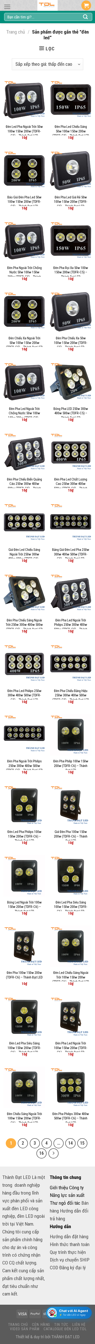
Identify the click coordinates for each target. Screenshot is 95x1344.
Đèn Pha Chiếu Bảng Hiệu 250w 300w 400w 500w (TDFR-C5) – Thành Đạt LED (70, 695)
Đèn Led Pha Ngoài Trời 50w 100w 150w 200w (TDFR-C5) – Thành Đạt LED (24, 131)
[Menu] (7, 7)
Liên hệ (79, 1324)
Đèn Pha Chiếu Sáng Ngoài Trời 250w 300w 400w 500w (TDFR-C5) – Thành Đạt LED (24, 624)
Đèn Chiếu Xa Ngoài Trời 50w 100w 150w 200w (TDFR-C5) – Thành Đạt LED (24, 342)
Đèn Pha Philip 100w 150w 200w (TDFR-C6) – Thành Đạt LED (70, 765)
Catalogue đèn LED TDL (65, 1329)
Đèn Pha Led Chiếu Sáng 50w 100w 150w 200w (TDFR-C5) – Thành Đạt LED (70, 131)
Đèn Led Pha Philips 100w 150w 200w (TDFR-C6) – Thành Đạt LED (24, 836)
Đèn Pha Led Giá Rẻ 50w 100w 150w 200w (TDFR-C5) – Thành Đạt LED (70, 201)
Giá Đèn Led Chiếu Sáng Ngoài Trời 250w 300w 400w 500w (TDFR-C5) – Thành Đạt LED (24, 556)
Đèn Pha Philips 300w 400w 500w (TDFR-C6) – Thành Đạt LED (70, 1118)
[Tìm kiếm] (85, 17)
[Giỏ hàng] (86, 5)
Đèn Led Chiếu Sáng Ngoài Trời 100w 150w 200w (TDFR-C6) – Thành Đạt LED (70, 977)
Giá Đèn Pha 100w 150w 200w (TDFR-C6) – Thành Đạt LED (70, 836)
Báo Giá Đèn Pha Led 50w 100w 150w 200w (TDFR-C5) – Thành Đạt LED (24, 201)
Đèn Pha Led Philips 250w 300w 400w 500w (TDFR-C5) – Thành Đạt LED (24, 695)
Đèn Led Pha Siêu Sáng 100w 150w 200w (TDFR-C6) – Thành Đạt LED (70, 906)
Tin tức (61, 1324)
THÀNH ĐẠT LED (65, 1336)
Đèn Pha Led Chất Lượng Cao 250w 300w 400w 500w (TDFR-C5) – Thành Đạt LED (70, 486)
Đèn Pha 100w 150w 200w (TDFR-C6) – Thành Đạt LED (24, 975)
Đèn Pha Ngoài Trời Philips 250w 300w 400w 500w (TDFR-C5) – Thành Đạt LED (24, 765)
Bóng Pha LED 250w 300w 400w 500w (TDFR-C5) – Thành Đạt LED (70, 413)
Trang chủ (15, 32)
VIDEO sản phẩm (24, 1329)
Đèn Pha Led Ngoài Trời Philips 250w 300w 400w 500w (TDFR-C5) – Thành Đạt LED (70, 627)
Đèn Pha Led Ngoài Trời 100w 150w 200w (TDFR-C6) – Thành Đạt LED (70, 1047)
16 (41, 1153)
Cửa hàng (41, 1324)
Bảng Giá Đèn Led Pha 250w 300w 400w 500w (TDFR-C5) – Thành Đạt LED (70, 554)
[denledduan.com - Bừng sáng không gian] (47, 5)
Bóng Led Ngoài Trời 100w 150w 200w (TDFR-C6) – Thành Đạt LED (24, 906)
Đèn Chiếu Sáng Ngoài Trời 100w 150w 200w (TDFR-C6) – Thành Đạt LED (24, 1118)
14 (70, 1143)
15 (82, 1143)
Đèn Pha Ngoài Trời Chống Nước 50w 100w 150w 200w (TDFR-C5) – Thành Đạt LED (24, 274)
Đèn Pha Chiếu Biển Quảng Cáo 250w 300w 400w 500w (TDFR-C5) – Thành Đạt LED (24, 486)
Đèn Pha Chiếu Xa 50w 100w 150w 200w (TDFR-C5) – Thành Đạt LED (70, 342)
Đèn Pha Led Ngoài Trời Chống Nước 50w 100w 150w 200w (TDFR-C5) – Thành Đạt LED (24, 415)
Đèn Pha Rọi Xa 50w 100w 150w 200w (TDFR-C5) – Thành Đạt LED (70, 272)
